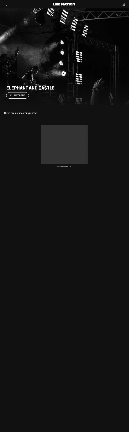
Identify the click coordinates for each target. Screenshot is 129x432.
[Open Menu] (123, 4)
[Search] (5, 4)
